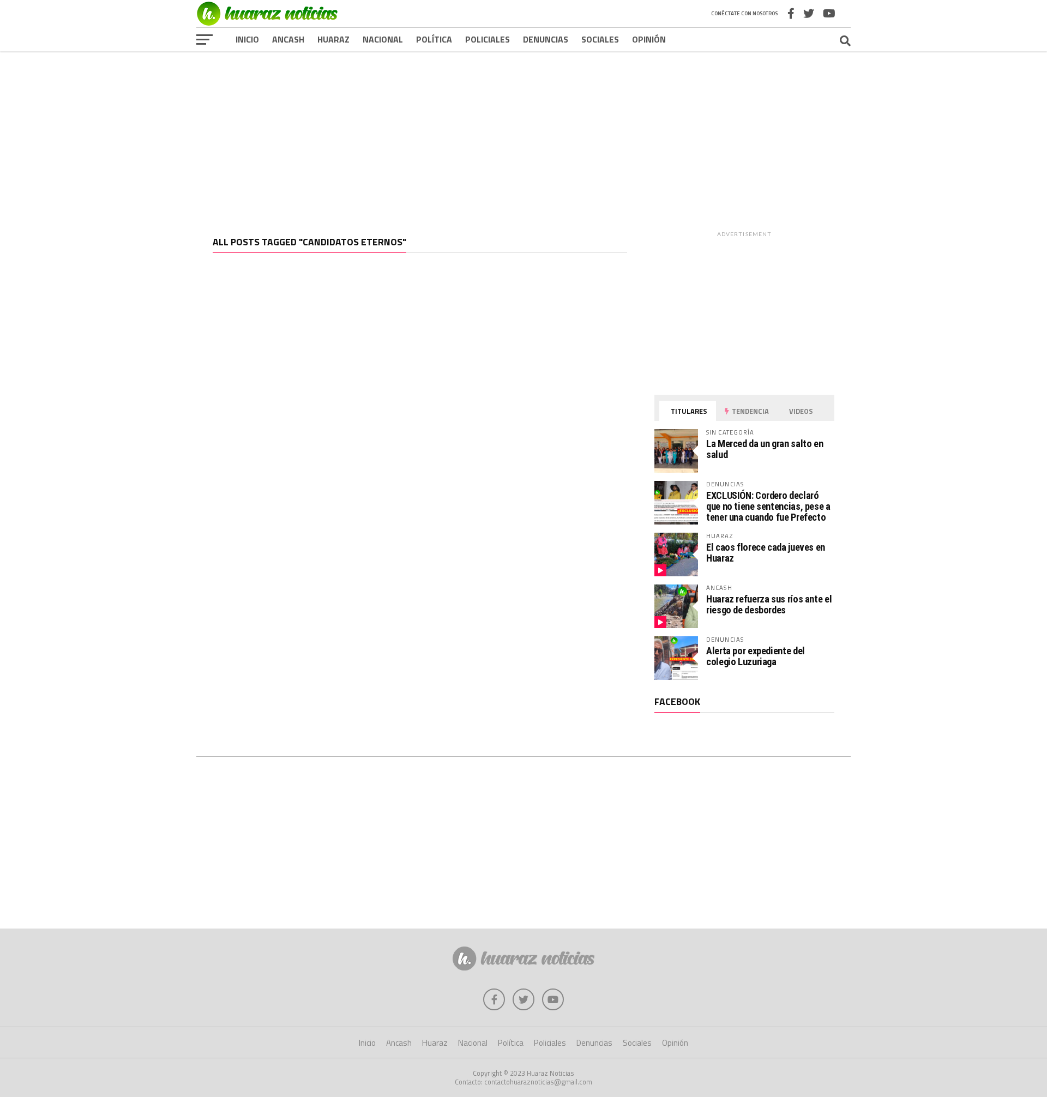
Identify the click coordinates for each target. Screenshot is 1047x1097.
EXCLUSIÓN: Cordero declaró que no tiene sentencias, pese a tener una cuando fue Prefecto (768, 506)
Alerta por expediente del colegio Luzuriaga (755, 656)
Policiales (487, 39)
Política (434, 39)
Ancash (288, 39)
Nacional (383, 39)
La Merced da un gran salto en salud (764, 449)
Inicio (247, 39)
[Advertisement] (523, 135)
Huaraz (333, 39)
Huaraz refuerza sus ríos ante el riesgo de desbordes (769, 604)
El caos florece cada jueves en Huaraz (765, 552)
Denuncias (545, 39)
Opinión (649, 39)
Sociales (600, 39)
